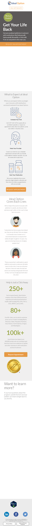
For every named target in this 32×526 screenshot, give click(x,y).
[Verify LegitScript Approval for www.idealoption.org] (13, 507)
